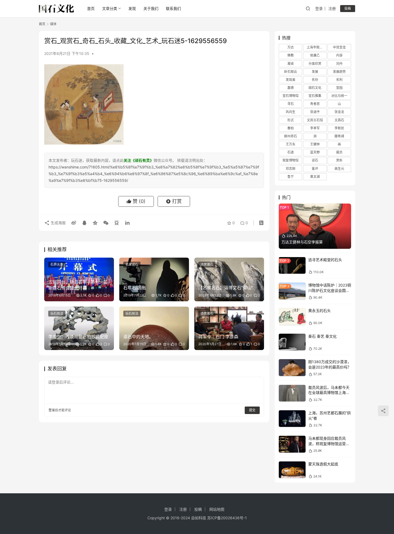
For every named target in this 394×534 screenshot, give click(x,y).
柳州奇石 (290, 136)
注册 (332, 8)
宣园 (339, 88)
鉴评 (315, 169)
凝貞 (290, 64)
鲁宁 (290, 177)
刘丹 (339, 64)
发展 (315, 72)
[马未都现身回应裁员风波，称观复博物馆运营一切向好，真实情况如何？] (292, 444)
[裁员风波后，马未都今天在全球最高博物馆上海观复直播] (292, 393)
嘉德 (290, 88)
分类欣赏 (314, 64)
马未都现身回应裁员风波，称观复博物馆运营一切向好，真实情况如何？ (329, 443)
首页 (91, 8)
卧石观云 (290, 72)
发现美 (290, 80)
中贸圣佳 (339, 47)
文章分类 (109, 8)
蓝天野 (315, 152)
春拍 (290, 128)
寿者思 (315, 104)
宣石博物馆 (291, 96)
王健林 (315, 144)
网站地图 (216, 509)
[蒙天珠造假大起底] (292, 469)
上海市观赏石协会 (316, 47)
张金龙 (339, 112)
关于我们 (150, 8)
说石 (315, 160)
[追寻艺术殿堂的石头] (292, 265)
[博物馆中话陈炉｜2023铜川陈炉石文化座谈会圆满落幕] (292, 291)
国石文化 (314, 88)
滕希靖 (339, 136)
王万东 (290, 144)
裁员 (339, 152)
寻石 (290, 104)
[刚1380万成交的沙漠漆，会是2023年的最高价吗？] (292, 367)
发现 (132, 8)
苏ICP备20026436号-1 (227, 518)
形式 (290, 120)
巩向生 (290, 112)
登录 (319, 8)
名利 (339, 80)
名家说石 (131, 264)
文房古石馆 (315, 120)
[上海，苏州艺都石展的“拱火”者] (292, 418)
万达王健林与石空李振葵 (302, 242)
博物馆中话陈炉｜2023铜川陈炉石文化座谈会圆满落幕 (329, 290)
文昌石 (339, 120)
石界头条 (56, 264)
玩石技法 (56, 313)
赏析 (339, 160)
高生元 (339, 169)
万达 (290, 47)
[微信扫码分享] (106, 223)
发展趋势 (339, 72)
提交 (252, 410)
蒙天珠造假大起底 (323, 464)
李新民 (339, 128)
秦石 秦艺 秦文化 (322, 336)
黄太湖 (315, 177)
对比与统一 (339, 96)
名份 (315, 80)
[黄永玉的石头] (292, 316)
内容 (339, 55)
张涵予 (315, 112)
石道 (290, 152)
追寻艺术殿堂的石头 (325, 259)
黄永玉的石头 (319, 310)
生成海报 (58, 222)
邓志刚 (290, 169)
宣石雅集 (314, 96)
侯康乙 (315, 55)
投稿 (347, 8)
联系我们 (173, 8)
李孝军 (315, 128)
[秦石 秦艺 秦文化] (292, 342)
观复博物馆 (291, 160)
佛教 (290, 55)
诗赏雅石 (206, 264)
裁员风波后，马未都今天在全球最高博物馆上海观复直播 (329, 392)
